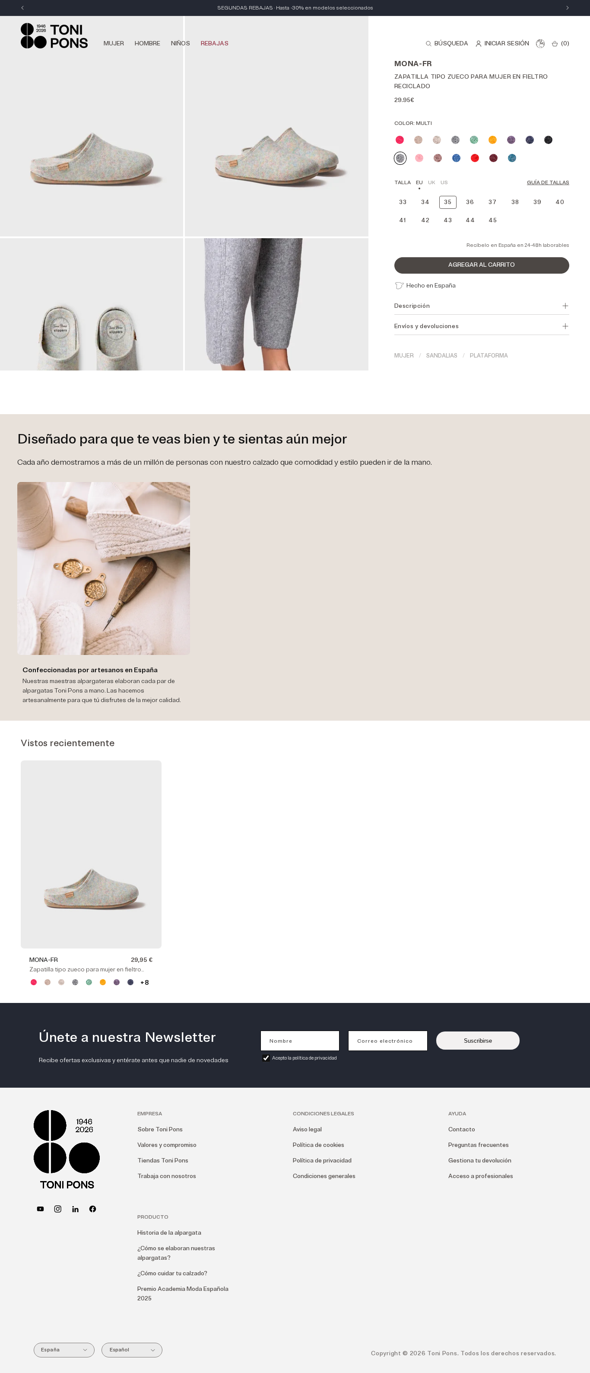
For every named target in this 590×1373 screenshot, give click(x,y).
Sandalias (441, 355)
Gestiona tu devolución (479, 1160)
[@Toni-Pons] (40, 1209)
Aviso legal (307, 1129)
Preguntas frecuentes (478, 1145)
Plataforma (489, 355)
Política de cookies (318, 1145)
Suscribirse (478, 1041)
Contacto (461, 1129)
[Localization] (540, 43)
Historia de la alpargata (169, 1232)
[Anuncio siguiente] (567, 8)
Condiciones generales (324, 1176)
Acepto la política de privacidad (304, 1058)
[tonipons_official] (57, 1209)
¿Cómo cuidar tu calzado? (172, 1273)
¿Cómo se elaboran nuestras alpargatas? (176, 1253)
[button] (446, 43)
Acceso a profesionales (480, 1176)
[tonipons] (75, 1209)
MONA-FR (43, 960)
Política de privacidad (322, 1160)
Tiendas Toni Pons (162, 1160)
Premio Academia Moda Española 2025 (182, 1293)
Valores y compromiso (167, 1145)
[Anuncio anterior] (22, 8)
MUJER (404, 355)
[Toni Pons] (54, 35)
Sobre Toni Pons (160, 1129)
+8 (144, 982)
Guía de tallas (548, 182)
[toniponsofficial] (92, 1209)
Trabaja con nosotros (166, 1176)
